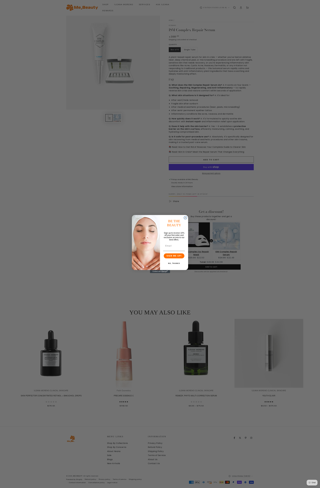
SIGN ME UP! (174, 256)
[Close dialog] (185, 217)
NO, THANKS (174, 263)
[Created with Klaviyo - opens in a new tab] (160, 271)
